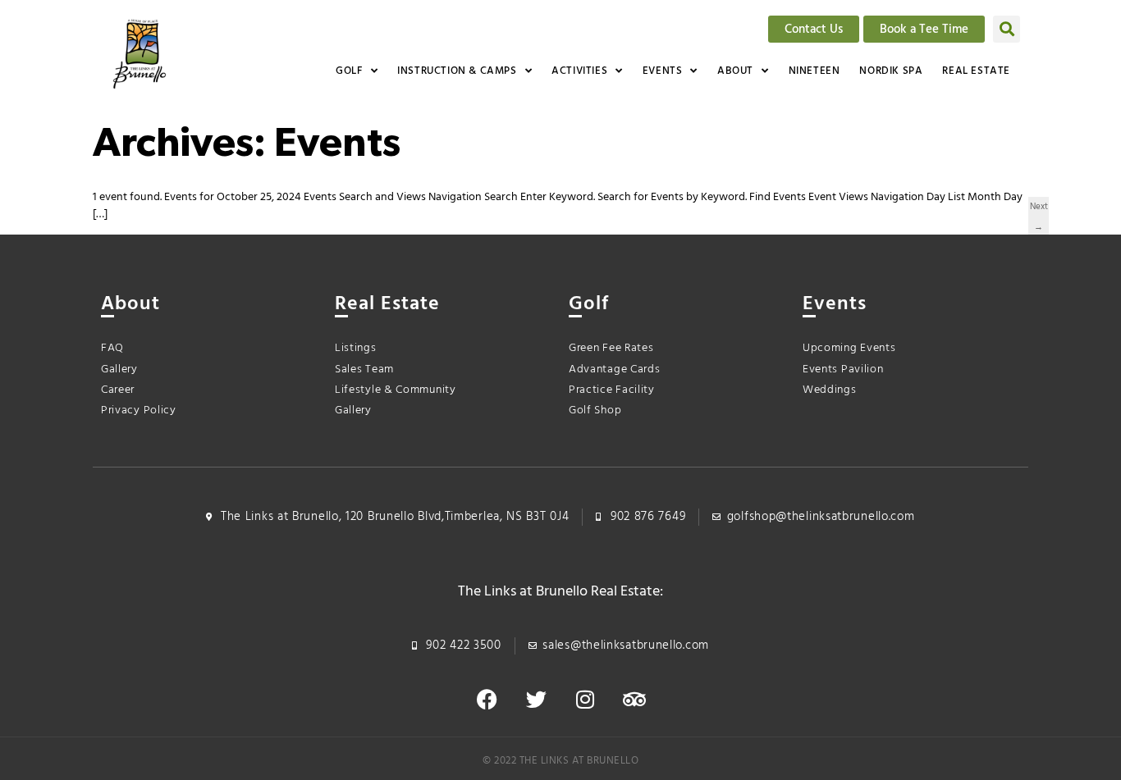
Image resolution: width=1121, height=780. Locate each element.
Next (1039, 208)
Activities (579, 71)
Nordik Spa (890, 71)
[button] (1006, 29)
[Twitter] (535, 699)
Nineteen (814, 71)
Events (663, 71)
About (735, 71)
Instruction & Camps (456, 71)
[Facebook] (486, 699)
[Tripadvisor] (634, 699)
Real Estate (976, 71)
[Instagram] (585, 699)
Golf (349, 71)
